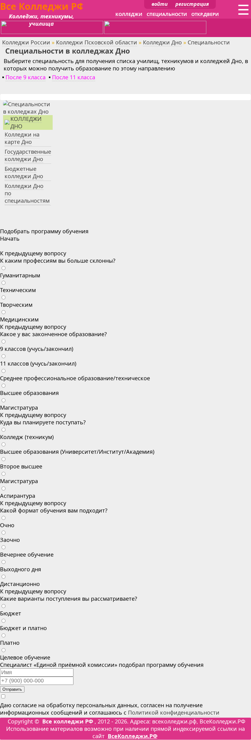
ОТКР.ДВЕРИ (205, 14)
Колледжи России (26, 42)
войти (160, 4)
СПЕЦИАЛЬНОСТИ (167, 14)
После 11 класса (73, 77)
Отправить (12, 689)
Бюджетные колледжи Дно (24, 172)
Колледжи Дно (162, 42)
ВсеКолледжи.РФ (132, 736)
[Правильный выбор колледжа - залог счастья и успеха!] (28, 111)
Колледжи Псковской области (96, 42)
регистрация (192, 4)
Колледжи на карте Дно (22, 138)
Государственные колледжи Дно (28, 155)
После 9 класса (26, 77)
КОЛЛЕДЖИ (128, 14)
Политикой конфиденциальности (173, 712)
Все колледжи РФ (67, 721)
